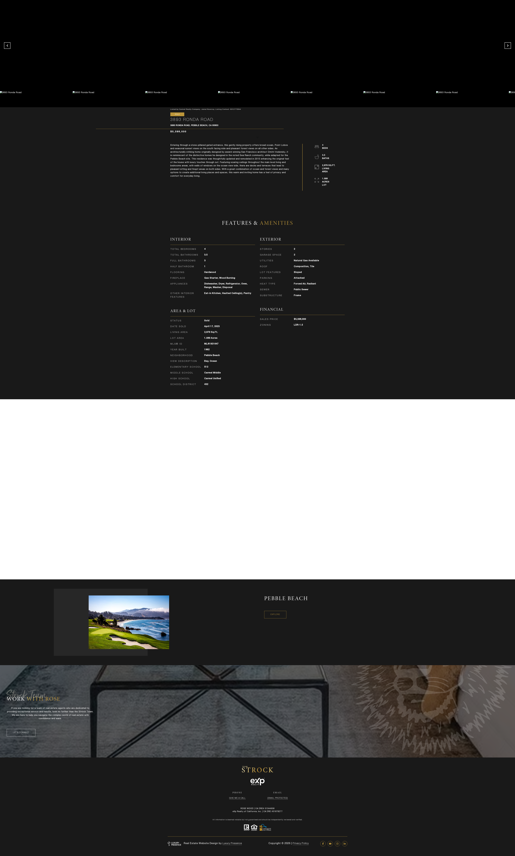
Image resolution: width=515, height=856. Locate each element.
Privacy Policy (301, 843)
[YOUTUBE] (330, 843)
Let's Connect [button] (21, 733)
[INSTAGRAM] (337, 843)
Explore (275, 615)
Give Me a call (237, 798)
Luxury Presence (232, 843)
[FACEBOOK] (323, 843)
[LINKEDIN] (344, 843)
